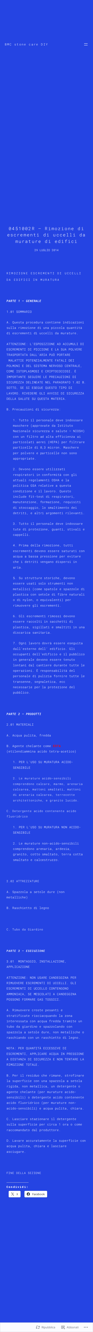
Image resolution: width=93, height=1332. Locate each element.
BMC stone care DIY (26, 44)
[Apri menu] (85, 44)
